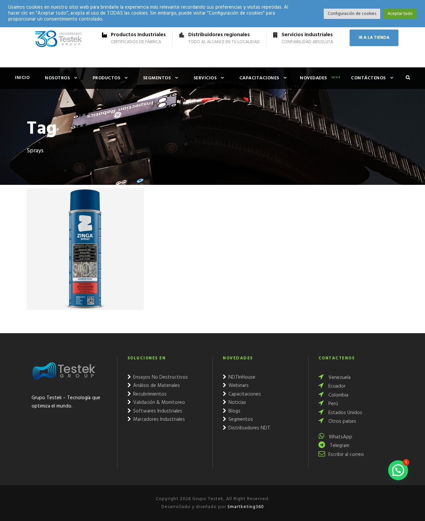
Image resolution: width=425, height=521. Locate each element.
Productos (107, 78)
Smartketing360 (245, 507)
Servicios (205, 78)
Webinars (238, 386)
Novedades (313, 78)
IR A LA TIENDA (374, 37)
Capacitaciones (259, 78)
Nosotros (57, 78)
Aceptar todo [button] (400, 13)
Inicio (22, 78)
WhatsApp (339, 437)
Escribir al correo (346, 455)
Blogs (233, 411)
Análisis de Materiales (156, 386)
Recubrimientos (149, 394)
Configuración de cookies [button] (352, 13)
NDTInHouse (241, 377)
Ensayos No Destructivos (160, 377)
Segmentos (157, 78)
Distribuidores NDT (248, 428)
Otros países (341, 421)
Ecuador (336, 386)
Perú (332, 404)
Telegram (338, 446)
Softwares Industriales (157, 411)
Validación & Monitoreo (158, 403)
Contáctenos (368, 78)
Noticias (236, 403)
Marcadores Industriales (158, 419)
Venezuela (339, 378)
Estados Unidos (344, 413)
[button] (398, 470)
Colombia (337, 395)
